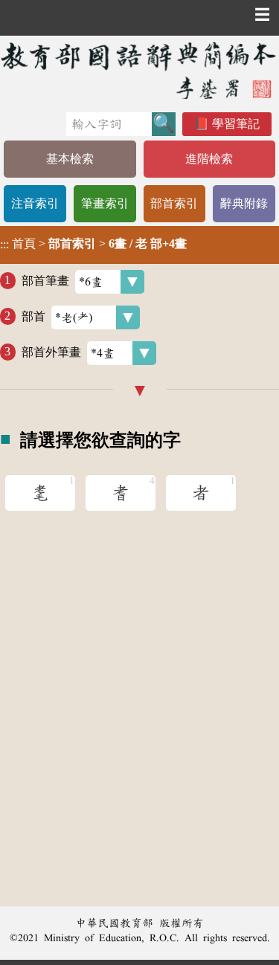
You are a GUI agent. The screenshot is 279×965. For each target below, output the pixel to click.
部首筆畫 (45, 280)
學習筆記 (236, 123)
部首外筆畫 (51, 351)
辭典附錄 (244, 203)
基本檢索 (70, 158)
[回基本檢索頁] (139, 70)
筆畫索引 (105, 203)
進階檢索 (209, 158)
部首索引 (174, 203)
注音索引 (35, 203)
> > (93, 244)
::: (4, 245)
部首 (33, 315)
